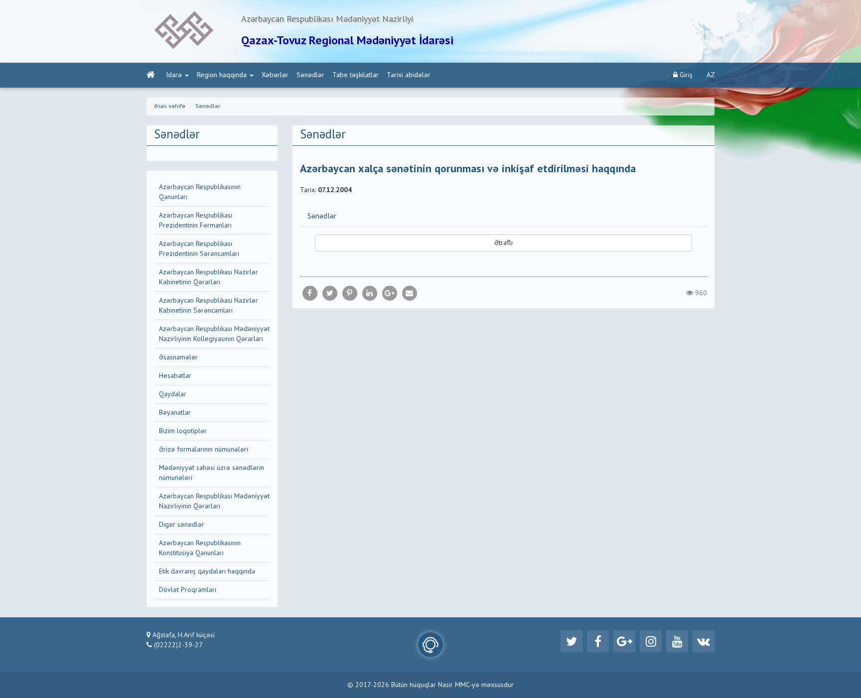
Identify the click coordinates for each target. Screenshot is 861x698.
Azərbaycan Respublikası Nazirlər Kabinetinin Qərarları (208, 277)
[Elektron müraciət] (430, 644)
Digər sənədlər (181, 524)
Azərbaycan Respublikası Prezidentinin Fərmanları (195, 220)
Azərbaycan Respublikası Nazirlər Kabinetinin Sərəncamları (208, 305)
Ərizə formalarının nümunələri (203, 449)
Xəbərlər (275, 75)
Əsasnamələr (178, 357)
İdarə (174, 75)
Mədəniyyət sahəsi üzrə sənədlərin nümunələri (211, 473)
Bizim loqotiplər (183, 431)
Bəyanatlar (175, 412)
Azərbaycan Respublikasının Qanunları (200, 192)
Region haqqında (222, 75)
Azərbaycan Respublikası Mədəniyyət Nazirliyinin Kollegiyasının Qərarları (214, 334)
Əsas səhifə (169, 107)
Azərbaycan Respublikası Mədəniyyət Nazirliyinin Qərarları (214, 501)
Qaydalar (172, 394)
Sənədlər (310, 75)
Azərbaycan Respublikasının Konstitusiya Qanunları (200, 548)
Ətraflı (503, 242)
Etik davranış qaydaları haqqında (207, 571)
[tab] (504, 216)
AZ (711, 75)
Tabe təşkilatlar (355, 75)
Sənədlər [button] (321, 217)
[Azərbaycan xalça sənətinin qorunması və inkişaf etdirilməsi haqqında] (409, 293)
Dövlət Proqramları (187, 589)
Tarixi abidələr (408, 75)
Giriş (685, 75)
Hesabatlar (175, 375)
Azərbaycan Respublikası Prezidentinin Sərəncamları (199, 248)
